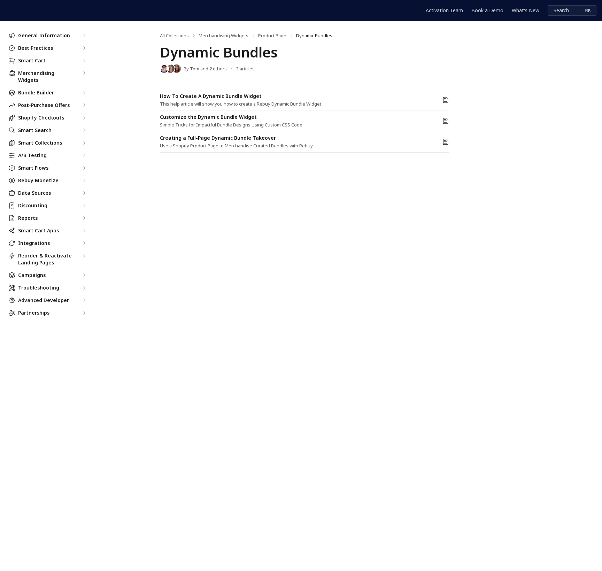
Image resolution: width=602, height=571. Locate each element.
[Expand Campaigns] (84, 275)
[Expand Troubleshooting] (84, 288)
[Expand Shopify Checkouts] (84, 118)
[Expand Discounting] (84, 205)
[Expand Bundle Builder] (84, 93)
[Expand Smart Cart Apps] (84, 231)
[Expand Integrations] (84, 243)
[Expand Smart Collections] (84, 143)
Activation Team (444, 10)
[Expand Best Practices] (84, 48)
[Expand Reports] (84, 218)
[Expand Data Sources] (84, 193)
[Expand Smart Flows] (84, 168)
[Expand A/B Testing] (84, 155)
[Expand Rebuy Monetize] (84, 180)
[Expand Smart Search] (84, 130)
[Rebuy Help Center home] (7, 10)
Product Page (272, 35)
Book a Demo (487, 10)
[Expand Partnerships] (84, 313)
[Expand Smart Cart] (84, 60)
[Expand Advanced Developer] (84, 300)
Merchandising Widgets (223, 35)
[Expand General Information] (84, 35)
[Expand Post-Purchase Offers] (84, 105)
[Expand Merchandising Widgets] (84, 73)
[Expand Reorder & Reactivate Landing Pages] (84, 256)
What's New (525, 10)
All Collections (174, 35)
